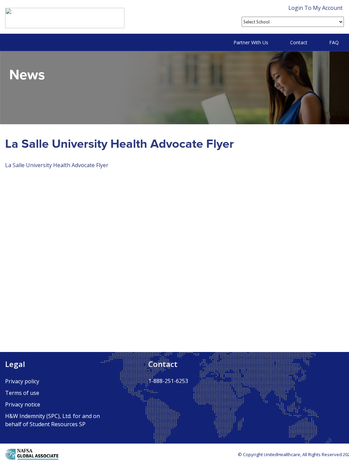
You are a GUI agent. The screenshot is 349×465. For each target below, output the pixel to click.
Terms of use (22, 393)
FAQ (334, 42)
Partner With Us (250, 42)
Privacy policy (22, 381)
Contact (298, 42)
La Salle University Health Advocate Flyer (56, 165)
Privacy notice (22, 404)
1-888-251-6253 (168, 381)
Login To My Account (315, 8)
